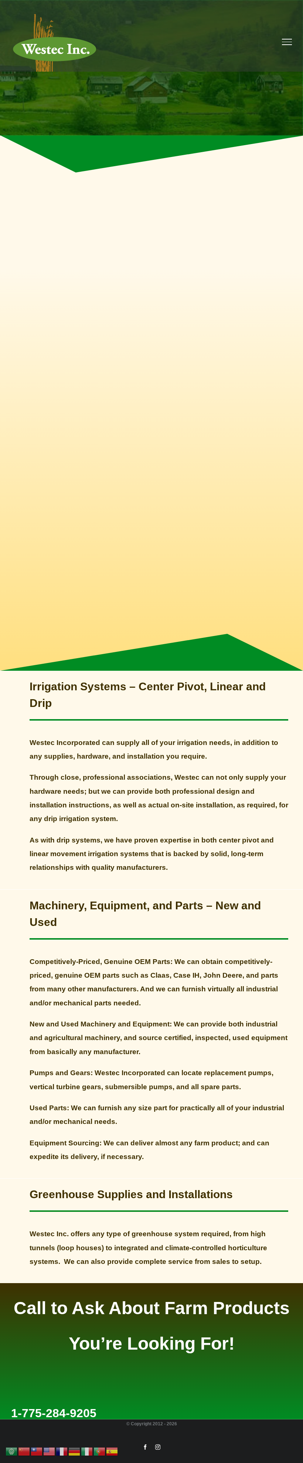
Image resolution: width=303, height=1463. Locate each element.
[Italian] (87, 1451)
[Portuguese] (99, 1451)
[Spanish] (112, 1451)
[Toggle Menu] (287, 42)
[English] (49, 1451)
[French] (62, 1451)
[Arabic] (12, 1451)
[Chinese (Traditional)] (37, 1451)
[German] (74, 1451)
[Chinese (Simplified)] (24, 1451)
